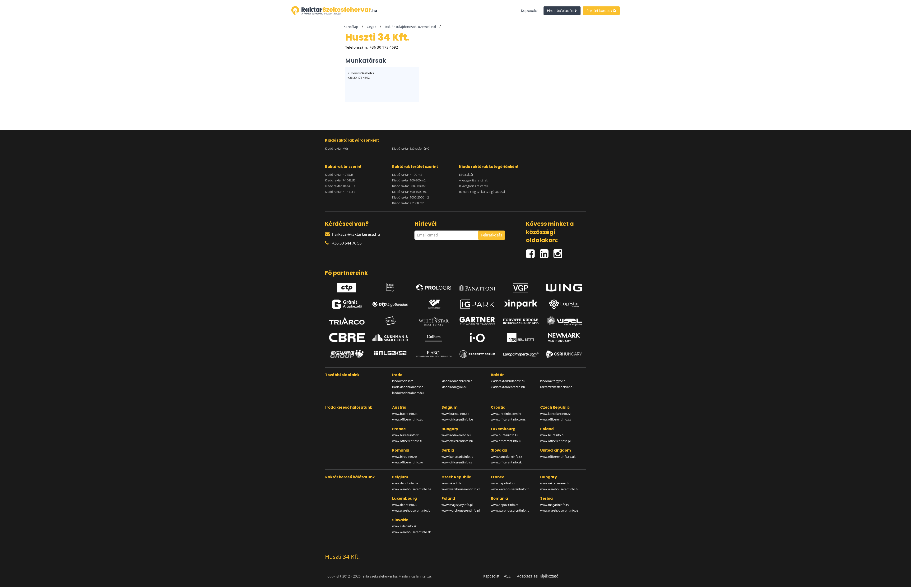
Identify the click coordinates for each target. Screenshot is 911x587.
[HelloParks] (390, 286)
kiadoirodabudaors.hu (408, 393)
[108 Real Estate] (521, 337)
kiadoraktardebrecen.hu (508, 387)
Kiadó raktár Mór (336, 148)
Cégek (371, 26)
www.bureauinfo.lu (504, 435)
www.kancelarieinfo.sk (506, 456)
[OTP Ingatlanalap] (390, 304)
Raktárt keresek (599, 10)
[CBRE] (347, 337)
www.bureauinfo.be (455, 413)
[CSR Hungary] (564, 354)
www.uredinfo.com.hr (506, 413)
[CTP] (347, 286)
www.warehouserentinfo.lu (411, 510)
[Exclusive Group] (347, 354)
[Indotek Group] (434, 304)
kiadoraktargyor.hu (553, 381)
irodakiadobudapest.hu (408, 387)
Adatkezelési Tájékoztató (537, 576)
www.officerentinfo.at (407, 419)
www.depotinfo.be (405, 483)
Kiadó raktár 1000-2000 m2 (410, 197)
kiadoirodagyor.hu (455, 387)
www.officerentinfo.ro (407, 462)
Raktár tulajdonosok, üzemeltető (410, 26)
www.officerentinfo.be (457, 419)
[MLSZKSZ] (390, 354)
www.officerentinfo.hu (457, 441)
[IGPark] (477, 304)
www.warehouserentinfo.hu (560, 489)
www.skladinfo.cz (454, 483)
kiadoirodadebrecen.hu (458, 381)
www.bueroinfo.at (405, 413)
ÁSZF (508, 576)
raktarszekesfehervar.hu (557, 387)
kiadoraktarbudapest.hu (508, 381)
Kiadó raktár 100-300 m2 (409, 180)
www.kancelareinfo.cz (555, 413)
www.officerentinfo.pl (555, 441)
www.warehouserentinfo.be (411, 489)
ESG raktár (466, 174)
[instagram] (559, 252)
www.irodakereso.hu (456, 435)
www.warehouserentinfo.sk (411, 532)
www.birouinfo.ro (404, 456)
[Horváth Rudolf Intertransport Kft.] (521, 320)
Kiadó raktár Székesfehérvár (411, 148)
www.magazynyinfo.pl (457, 505)
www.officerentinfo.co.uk (558, 456)
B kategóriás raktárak (473, 186)
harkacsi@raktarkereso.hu (356, 234)
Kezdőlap (351, 26)
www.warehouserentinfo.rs (559, 510)
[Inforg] (390, 321)
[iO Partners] (477, 337)
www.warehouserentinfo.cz (461, 489)
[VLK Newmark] (564, 337)
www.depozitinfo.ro (505, 505)
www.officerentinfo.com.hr (510, 419)
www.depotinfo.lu (404, 505)
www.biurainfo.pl (552, 435)
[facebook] (533, 252)
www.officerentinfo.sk (506, 462)
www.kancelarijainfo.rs (457, 456)
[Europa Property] (521, 354)
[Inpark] (521, 304)
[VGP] (521, 286)
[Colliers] (434, 337)
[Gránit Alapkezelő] (347, 304)
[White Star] (434, 321)
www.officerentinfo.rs (457, 462)
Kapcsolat (530, 10)
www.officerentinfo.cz (555, 419)
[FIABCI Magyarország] (434, 354)
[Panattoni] (477, 286)
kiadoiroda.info (403, 381)
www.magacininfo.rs (554, 505)
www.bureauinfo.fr (405, 435)
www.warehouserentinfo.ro (510, 510)
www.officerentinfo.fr (407, 441)
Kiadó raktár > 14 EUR (340, 192)
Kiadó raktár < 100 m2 (407, 174)
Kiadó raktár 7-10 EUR (340, 180)
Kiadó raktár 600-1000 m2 (409, 192)
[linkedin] (546, 252)
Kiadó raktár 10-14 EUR (341, 186)
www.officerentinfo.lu (506, 441)
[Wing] (564, 286)
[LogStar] (564, 304)
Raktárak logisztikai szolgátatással (482, 192)
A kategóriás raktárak (473, 180)
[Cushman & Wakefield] (390, 337)
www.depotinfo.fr (503, 483)
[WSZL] (564, 321)
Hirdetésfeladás (561, 10)
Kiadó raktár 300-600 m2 (409, 186)
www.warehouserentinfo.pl (461, 510)
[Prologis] (434, 286)
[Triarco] (347, 321)
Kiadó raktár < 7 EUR (339, 174)
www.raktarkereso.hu (555, 483)
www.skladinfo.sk (404, 526)
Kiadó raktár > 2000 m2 (408, 203)
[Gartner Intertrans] (477, 321)
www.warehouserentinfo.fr (510, 489)
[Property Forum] (477, 354)
